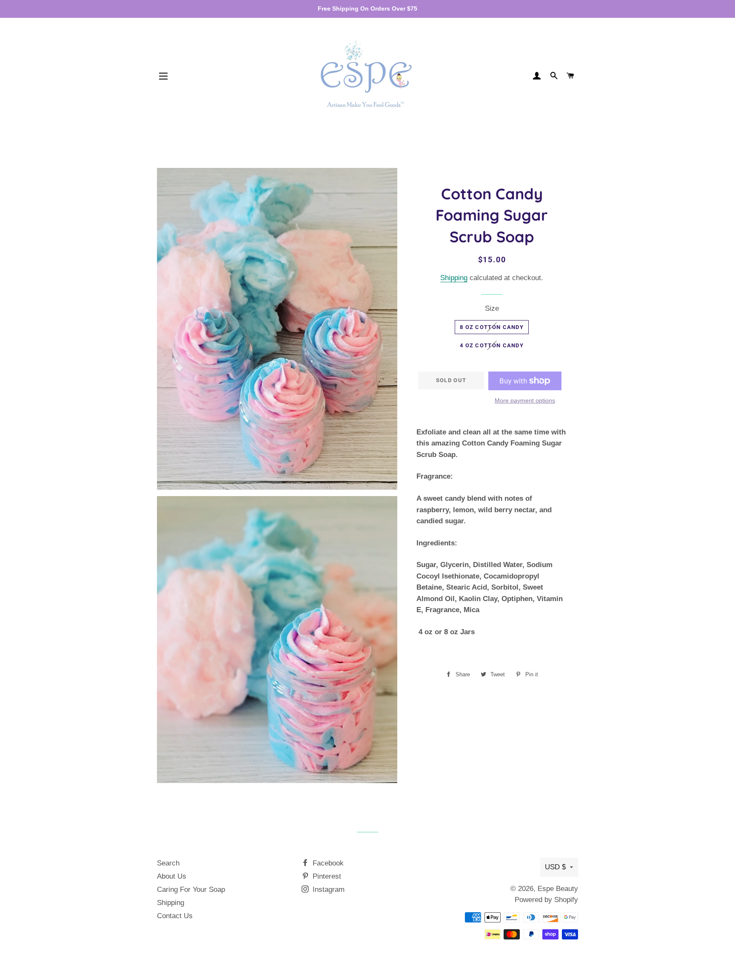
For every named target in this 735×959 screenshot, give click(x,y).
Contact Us (175, 916)
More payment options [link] (525, 400)
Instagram (328, 889)
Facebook (327, 863)
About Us (171, 876)
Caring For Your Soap (191, 889)
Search (168, 863)
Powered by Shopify (546, 900)
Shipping (453, 278)
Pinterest (326, 876)
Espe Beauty (558, 889)
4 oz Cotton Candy (492, 345)
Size (492, 308)
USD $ (555, 867)
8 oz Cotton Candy (492, 327)
